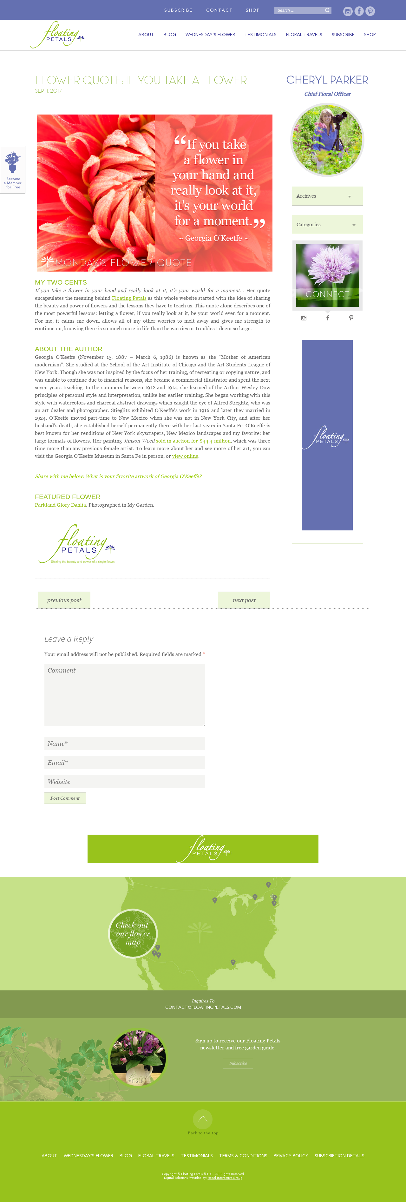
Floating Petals (129, 298)
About (146, 35)
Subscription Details (339, 1156)
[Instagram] (348, 11)
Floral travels (304, 35)
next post (244, 600)
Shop (253, 10)
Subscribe (178, 10)
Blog (170, 35)
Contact (219, 10)
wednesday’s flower (210, 35)
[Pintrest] (370, 11)
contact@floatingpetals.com (203, 1007)
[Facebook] (359, 11)
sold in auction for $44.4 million (193, 441)
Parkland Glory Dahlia (60, 505)
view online (185, 456)
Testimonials (261, 35)
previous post (64, 600)
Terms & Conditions (243, 1156)
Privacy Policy (291, 1156)
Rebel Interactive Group (225, 1177)
